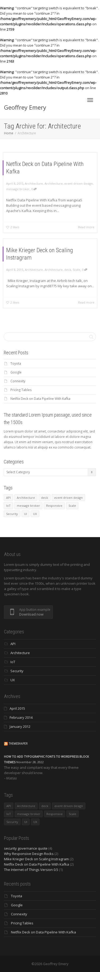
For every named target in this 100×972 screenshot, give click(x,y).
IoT (8, 506)
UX (35, 514)
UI (25, 514)
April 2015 (17, 708)
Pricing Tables (20, 390)
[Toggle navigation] (90, 100)
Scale (76, 270)
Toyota (15, 363)
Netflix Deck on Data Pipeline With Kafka (40, 398)
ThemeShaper (18, 743)
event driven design (78, 183)
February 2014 (21, 717)
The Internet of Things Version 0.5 (31, 869)
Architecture (34, 183)
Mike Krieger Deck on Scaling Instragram (36, 859)
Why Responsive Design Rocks (29, 853)
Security (12, 514)
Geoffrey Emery (25, 107)
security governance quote (25, 848)
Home (8, 133)
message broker (18, 189)
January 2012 (20, 726)
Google (16, 372)
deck (67, 270)
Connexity (17, 381)
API (8, 498)
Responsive (54, 506)
